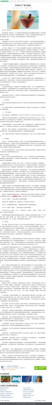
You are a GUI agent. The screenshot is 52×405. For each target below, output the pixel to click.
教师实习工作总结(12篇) (6, 391)
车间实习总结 (6, 400)
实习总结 (23, 1)
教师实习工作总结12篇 (28, 395)
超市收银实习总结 (5, 387)
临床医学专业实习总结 (28, 389)
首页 (15, 1)
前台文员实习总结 (27, 393)
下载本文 (31, 7)
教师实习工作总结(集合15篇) (7, 393)
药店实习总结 (4, 389)
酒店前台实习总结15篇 (6, 395)
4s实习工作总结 (26, 387)
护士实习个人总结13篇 (28, 391)
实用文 (18, 1)
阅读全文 (26, 7)
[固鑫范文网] (4, 1)
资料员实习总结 (26, 397)
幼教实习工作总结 (42, 400)
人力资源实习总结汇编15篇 (7, 397)
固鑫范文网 (24, 403)
